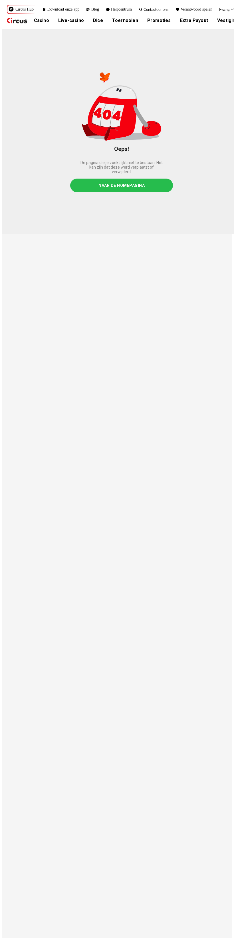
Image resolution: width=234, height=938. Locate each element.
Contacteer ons (156, 9)
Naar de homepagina (121, 185)
